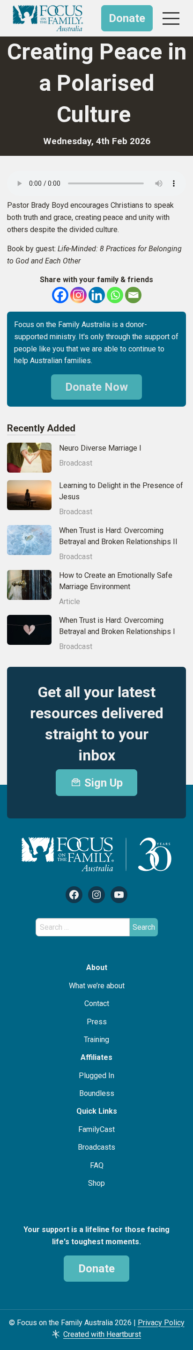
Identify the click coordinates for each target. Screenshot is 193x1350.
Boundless (96, 1093)
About (96, 967)
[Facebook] (60, 295)
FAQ (97, 1165)
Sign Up (102, 782)
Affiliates (96, 1057)
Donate (127, 18)
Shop (96, 1183)
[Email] (133, 295)
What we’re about (97, 985)
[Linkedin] (97, 295)
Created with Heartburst (102, 1334)
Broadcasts (96, 1147)
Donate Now (96, 387)
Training (96, 1039)
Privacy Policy (161, 1322)
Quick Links (96, 1111)
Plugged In (96, 1075)
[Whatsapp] (115, 295)
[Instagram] (78, 295)
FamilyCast (96, 1129)
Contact (96, 1003)
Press (97, 1021)
